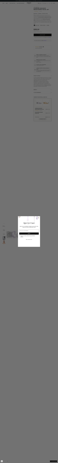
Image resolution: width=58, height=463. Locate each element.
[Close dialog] (38, 217)
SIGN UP (29, 233)
